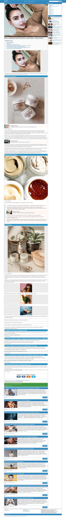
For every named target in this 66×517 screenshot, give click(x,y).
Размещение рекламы (26, 510)
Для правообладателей (26, 511)
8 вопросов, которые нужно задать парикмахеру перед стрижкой (23, 212)
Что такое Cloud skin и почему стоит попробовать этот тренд (16, 46)
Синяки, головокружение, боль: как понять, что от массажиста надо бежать (21, 436)
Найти (60, 1)
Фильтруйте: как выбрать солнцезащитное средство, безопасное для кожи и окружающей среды (25, 485)
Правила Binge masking (10, 42)
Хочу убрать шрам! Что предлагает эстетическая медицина (17, 400)
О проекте (29, 1)
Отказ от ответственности (22, 516)
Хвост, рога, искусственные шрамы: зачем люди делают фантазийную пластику (22, 412)
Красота (6, 397)
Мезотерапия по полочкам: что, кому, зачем (14, 473)
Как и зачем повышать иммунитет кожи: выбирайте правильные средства (18, 47)
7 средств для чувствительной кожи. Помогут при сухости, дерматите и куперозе (22, 388)
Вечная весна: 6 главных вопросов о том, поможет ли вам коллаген (19, 448)
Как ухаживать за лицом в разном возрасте (14, 461)
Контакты (33, 1)
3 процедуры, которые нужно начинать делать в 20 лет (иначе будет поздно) (23, 126)
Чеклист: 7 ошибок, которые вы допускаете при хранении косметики (19, 424)
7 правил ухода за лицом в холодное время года (14, 48)
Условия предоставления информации (11, 516)
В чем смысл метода (10, 41)
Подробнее (45, 397)
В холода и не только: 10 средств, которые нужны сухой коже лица (19, 498)
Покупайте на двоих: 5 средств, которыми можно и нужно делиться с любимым (19, 45)
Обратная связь (7, 510)
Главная (25, 1)
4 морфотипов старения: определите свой (13, 44)
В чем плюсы (9, 43)
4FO (7, 1)
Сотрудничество (25, 509)
